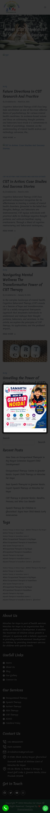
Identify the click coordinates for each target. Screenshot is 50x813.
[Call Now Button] (5, 808)
